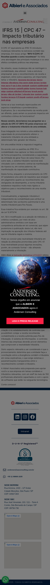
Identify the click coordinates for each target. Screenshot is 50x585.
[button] (46, 261)
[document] (25, 292)
